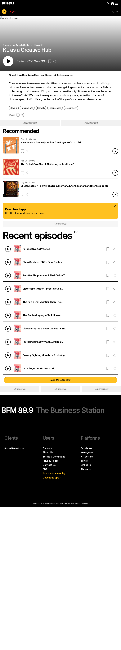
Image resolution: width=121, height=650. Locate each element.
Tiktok (84, 460)
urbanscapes (55, 108)
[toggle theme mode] (112, 3)
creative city (71, 108)
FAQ (45, 469)
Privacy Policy (50, 460)
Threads (86, 469)
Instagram (87, 452)
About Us (48, 452)
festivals (41, 108)
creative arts (27, 108)
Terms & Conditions (54, 456)
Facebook (86, 448)
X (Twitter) (87, 456)
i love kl (13, 108)
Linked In (86, 464)
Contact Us (49, 464)
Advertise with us (14, 448)
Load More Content (60, 380)
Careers (47, 448)
